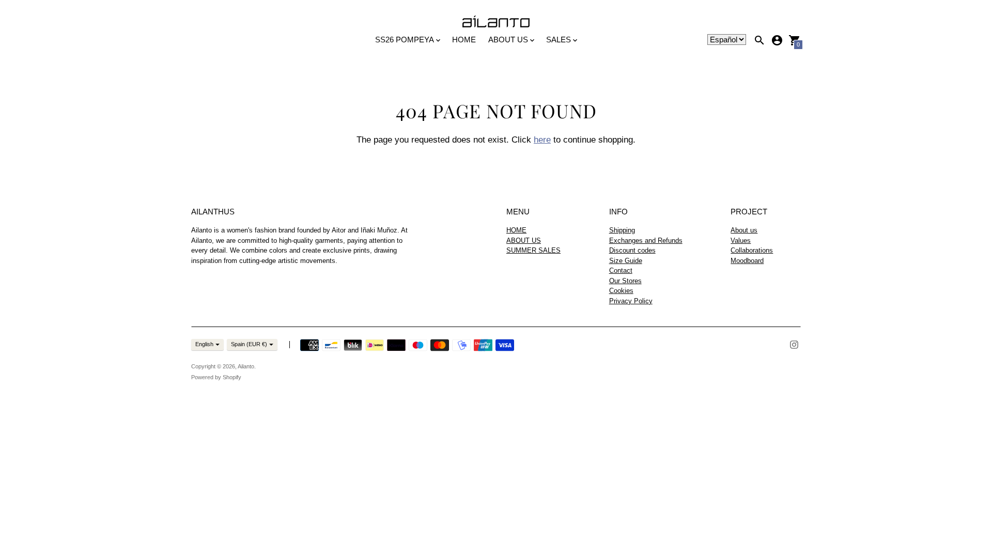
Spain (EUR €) (249, 344)
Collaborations (752, 250)
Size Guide (625, 261)
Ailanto (246, 366)
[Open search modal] (759, 40)
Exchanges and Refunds (646, 240)
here (542, 140)
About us (744, 230)
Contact (620, 270)
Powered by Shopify (216, 377)
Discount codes (632, 250)
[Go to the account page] (777, 40)
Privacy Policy (631, 301)
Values (741, 240)
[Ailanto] (496, 22)
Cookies (621, 291)
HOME (464, 39)
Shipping (622, 230)
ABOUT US (523, 240)
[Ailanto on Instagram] (794, 343)
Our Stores (625, 281)
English (204, 344)
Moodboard (747, 261)
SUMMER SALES (533, 250)
